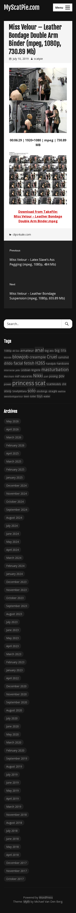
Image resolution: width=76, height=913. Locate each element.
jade (17, 370)
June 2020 (12, 726)
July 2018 (12, 831)
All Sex (15, 350)
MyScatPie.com (22, 7)
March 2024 (13, 558)
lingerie (36, 370)
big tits (60, 350)
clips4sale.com (22, 234)
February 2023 (15, 662)
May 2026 (12, 421)
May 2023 (12, 638)
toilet (33, 396)
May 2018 (12, 847)
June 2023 (12, 630)
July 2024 (12, 525)
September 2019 (16, 758)
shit (64, 384)
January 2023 (14, 670)
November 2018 (16, 814)
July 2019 (12, 774)
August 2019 (14, 766)
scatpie (38, 59)
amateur (27, 350)
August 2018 (14, 822)
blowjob (20, 357)
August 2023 (14, 614)
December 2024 (16, 485)
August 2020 (14, 710)
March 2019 (13, 806)
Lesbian (26, 370)
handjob (51, 363)
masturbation (55, 369)
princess (23, 383)
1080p (8, 350)
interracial (9, 370)
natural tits (26, 376)
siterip (7, 391)
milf (17, 376)
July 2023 (12, 622)
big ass (49, 350)
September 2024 (16, 509)
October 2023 (15, 598)
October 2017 (15, 879)
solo (31, 390)
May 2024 (12, 542)
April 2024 (12, 550)
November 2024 (16, 493)
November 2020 (16, 694)
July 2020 (12, 718)
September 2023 (16, 606)
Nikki (38, 375)
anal (39, 350)
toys (40, 396)
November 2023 (16, 590)
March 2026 (13, 437)
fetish (29, 363)
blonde (7, 357)
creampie (37, 356)
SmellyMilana (19, 391)
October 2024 (15, 501)
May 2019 (12, 790)
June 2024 (12, 534)
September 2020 (16, 702)
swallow (61, 391)
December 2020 (16, 686)
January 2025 (14, 477)
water (46, 396)
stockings (42, 391)
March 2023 (13, 654)
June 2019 (12, 782)
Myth (26, 901)
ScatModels (53, 384)
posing (53, 376)
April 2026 (12, 429)
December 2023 (16, 582)
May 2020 (12, 734)
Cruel (52, 356)
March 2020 (13, 742)
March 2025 (13, 461)
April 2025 (12, 453)
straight (52, 391)
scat (40, 383)
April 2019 (12, 798)
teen (26, 396)
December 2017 (16, 863)
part (46, 376)
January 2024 (14, 574)
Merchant (9, 376)
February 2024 (15, 566)
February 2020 (15, 750)
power (7, 384)
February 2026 (15, 445)
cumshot (63, 357)
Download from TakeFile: (38, 212)
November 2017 (16, 871)
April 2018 (12, 855)
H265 (40, 363)
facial (18, 363)
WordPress (46, 897)
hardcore (63, 363)
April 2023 (12, 646)
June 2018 (12, 839)
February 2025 (15, 469)
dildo (8, 363)
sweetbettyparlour (13, 396)
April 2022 (12, 678)
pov (62, 376)
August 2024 (14, 517)
